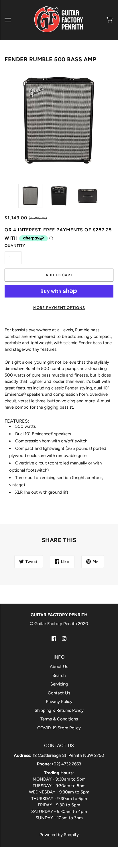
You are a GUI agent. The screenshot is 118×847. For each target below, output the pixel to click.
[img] (54, 638)
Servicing (59, 684)
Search (59, 675)
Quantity (13, 245)
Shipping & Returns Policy (59, 710)
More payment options (59, 308)
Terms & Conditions (59, 719)
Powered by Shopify (59, 834)
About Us (59, 666)
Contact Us (59, 693)
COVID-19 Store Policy (59, 727)
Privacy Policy (59, 701)
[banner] (58, 19)
